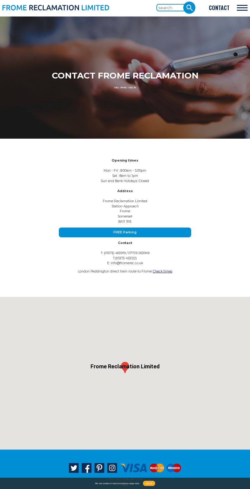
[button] (125, 367)
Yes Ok (149, 483)
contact (219, 8)
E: (125, 263)
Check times (162, 271)
